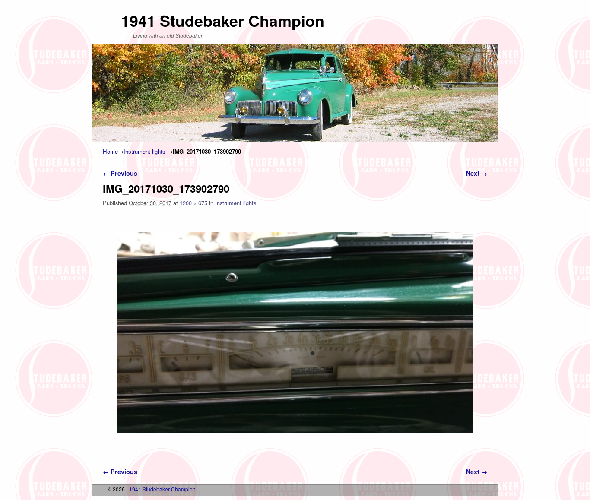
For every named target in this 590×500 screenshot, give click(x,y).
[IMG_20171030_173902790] (295, 332)
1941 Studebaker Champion (222, 20)
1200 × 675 (193, 203)
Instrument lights (144, 151)
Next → (476, 173)
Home (110, 151)
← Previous (120, 173)
